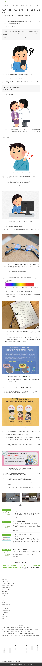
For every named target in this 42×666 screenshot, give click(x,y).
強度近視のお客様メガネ (6, 604)
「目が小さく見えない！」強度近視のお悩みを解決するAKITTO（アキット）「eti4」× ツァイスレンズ (20, 629)
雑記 (2, 620)
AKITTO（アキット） (6, 579)
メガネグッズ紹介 (5, 616)
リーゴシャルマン (5, 597)
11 (9, 650)
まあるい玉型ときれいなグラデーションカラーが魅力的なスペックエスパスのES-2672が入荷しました (20, 635)
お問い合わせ (10, 661)
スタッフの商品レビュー (6, 612)
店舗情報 (5, 661)
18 (9, 652)
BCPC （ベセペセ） (5, 593)
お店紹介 (3, 600)
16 (37, 650)
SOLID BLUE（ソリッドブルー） (8, 585)
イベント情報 (4, 621)
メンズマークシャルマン (6, 595)
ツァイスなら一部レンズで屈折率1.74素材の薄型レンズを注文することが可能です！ (17, 631)
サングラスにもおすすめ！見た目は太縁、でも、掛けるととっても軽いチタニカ (16, 627)
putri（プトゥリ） (5, 591)
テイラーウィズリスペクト (6, 589)
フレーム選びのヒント (6, 610)
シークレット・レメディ (6, 581)
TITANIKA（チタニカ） (6, 587)
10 (4, 650)
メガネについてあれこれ (28, 15)
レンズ (3, 606)
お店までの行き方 (5, 602)
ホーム (3, 661)
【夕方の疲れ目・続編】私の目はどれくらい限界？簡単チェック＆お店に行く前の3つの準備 (18, 633)
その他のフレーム (5, 598)
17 (4, 652)
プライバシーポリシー (17, 661)
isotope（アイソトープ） (6, 577)
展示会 (3, 618)
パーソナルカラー (5, 614)
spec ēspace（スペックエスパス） (8, 583)
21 (26, 652)
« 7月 (3, 657)
